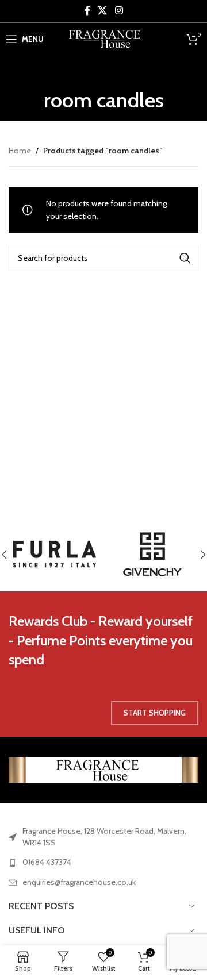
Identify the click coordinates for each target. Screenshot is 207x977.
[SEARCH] (185, 258)
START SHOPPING (155, 712)
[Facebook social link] (87, 11)
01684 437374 (46, 862)
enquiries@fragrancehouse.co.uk (79, 882)
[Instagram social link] (118, 11)
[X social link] (102, 11)
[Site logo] (104, 38)
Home (20, 150)
